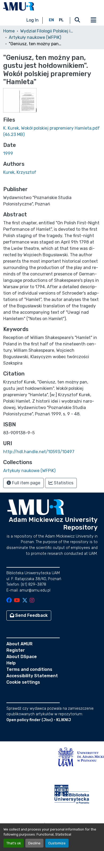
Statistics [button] (63, 482)
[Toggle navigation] (93, 20)
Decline (34, 843)
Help (11, 663)
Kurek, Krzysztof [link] (19, 172)
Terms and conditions (29, 669)
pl (61, 20)
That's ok (13, 843)
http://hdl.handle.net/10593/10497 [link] (38, 451)
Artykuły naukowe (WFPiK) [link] (35, 37)
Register (15, 650)
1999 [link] (8, 153)
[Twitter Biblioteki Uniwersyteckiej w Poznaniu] (24, 600)
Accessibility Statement (32, 675)
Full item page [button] (25, 482)
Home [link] (9, 31)
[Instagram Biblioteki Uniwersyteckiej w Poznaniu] (32, 600)
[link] (52, 131)
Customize (57, 843)
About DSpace (21, 656)
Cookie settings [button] (23, 682)
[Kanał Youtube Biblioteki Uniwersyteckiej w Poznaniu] (17, 600)
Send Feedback (31, 615)
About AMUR (19, 643)
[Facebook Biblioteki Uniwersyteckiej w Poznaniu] (9, 600)
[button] (18, 6)
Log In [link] (32, 20)
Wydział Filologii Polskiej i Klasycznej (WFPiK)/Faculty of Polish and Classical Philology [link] (47, 31)
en (51, 20)
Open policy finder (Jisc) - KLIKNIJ (38, 720)
